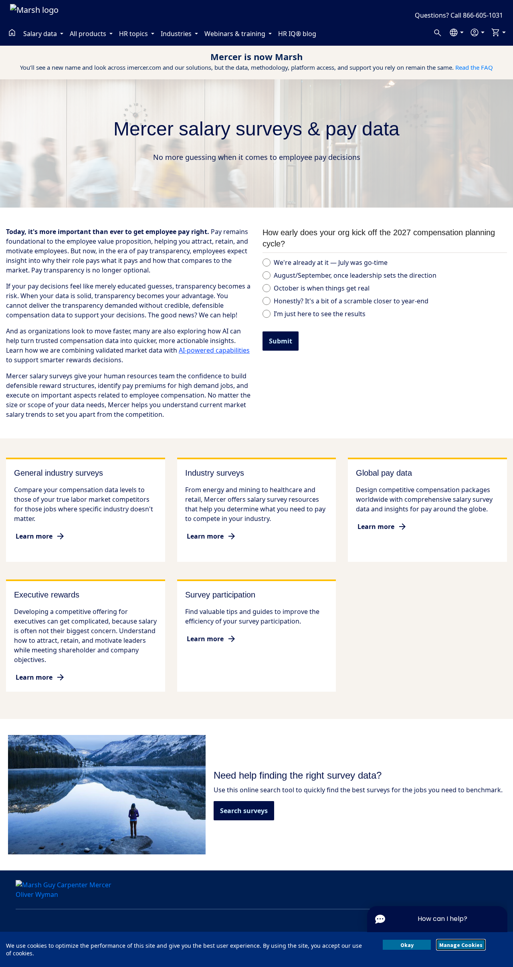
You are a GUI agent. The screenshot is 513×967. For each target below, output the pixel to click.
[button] (456, 32)
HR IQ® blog (297, 33)
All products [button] (89, 33)
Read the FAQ (474, 67)
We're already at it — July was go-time (331, 262)
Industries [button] (177, 33)
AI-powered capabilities (214, 350)
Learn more (34, 536)
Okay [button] (407, 945)
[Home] (12, 32)
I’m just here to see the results (320, 313)
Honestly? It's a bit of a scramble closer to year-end (351, 301)
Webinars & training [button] (235, 33)
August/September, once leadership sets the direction (355, 275)
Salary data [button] (41, 33)
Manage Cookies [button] (461, 945)
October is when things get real (322, 288)
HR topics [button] (134, 33)
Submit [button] (280, 341)
